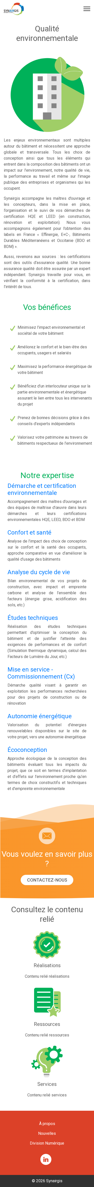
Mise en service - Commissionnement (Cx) (41, 673)
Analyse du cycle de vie (39, 572)
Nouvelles (47, 1133)
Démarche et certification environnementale (42, 489)
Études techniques (33, 617)
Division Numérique (47, 1143)
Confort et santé (29, 532)
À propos (47, 1123)
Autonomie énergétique (40, 716)
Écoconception (27, 749)
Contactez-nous (47, 880)
